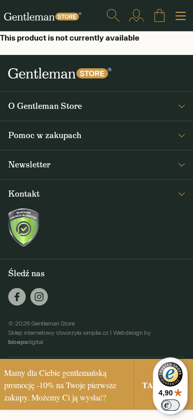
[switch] (170, 405)
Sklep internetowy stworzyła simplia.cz (58, 332)
